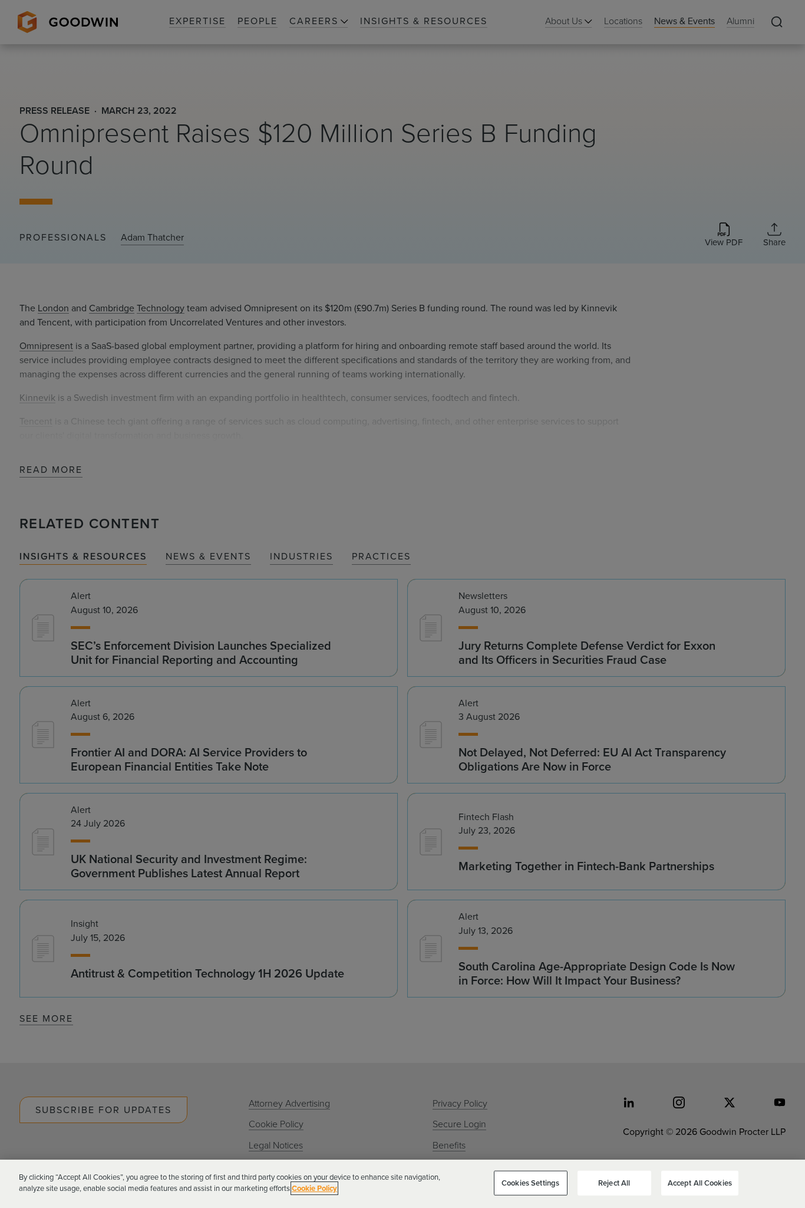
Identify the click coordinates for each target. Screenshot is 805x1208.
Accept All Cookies (700, 1183)
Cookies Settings (530, 1183)
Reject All (614, 1183)
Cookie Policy (314, 1188)
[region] (402, 1184)
